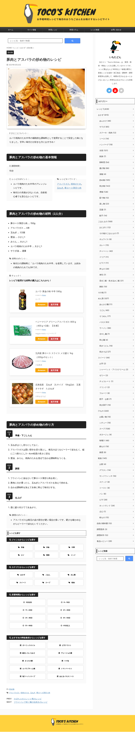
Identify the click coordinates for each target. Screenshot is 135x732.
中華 (73, 547)
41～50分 (66, 618)
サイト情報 (31, 30)
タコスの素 (29, 661)
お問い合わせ (116, 30)
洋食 (47, 547)
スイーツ (23, 582)
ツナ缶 (66, 661)
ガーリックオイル (28, 645)
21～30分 (66, 610)
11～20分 (28, 610)
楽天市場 (54, 304)
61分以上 (66, 626)
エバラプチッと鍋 (28, 669)
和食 (22, 547)
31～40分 (28, 618)
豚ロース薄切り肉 (72, 188)
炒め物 (11, 689)
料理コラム (74, 30)
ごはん (47, 575)
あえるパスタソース (66, 676)
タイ (22, 555)
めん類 (73, 575)
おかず (22, 575)
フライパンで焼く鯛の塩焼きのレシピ (30, 702)
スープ (47, 582)
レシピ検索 (95, 30)
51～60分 (28, 626)
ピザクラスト (66, 645)
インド (73, 555)
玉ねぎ (60, 188)
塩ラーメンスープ (28, 676)
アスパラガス (63, 184)
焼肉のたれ (76, 184)
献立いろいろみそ (28, 653)
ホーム (10, 30)
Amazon (41, 304)
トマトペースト (66, 669)
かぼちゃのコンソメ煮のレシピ (28, 699)
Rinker (44, 295)
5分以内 (29, 602)
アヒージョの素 (66, 653)
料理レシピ (53, 30)
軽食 (73, 582)
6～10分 (67, 602)
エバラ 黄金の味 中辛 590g (48, 291)
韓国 (47, 555)
